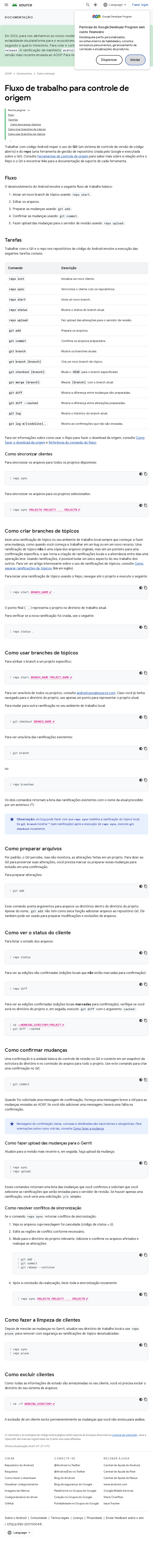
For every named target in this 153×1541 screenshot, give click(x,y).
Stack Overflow (113, 1497)
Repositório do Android (19, 1465)
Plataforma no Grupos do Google (75, 1490)
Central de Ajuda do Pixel (119, 1471)
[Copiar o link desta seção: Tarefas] (26, 240)
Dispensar (109, 60)
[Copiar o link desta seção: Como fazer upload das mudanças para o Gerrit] (96, 1143)
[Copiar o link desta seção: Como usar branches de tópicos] (82, 653)
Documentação (19, 17)
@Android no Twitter (67, 1465)
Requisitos (11, 1471)
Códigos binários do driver (21, 1497)
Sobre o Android (15, 1518)
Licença (78, 1518)
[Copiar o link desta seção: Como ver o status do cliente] (75, 933)
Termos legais (60, 1518)
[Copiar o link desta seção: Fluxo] (21, 178)
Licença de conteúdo (124, 1435)
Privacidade (94, 1518)
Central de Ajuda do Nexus (120, 1478)
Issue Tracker (112, 1503)
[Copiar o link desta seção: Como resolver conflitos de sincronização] (85, 1208)
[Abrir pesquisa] (87, 4)
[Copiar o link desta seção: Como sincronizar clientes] (56, 454)
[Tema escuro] (140, 474)
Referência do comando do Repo (72, 443)
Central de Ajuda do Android (122, 1465)
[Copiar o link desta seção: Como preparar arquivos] (66, 849)
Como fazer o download (20, 1478)
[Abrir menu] (6, 5)
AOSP (8, 73)
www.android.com (115, 1484)
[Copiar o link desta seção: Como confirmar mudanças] (71, 1050)
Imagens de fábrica (17, 1490)
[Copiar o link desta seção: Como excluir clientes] (58, 1375)
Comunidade (38, 1518)
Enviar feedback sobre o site (125, 1518)
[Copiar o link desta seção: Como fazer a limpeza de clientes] (84, 1320)
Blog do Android (64, 1478)
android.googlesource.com (96, 693)
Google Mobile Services (118, 1490)
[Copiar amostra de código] (145, 474)
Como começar (46, 73)
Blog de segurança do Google (73, 1484)
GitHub (9, 1503)
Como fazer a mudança (88, 1128)
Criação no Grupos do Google (73, 1497)
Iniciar (135, 60)
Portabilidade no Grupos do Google (76, 1503)
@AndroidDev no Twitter (69, 1471)
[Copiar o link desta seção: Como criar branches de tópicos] (83, 531)
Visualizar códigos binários (21, 1484)
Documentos (24, 73)
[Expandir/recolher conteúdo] (28, 110)
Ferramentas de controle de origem (62, 156)
